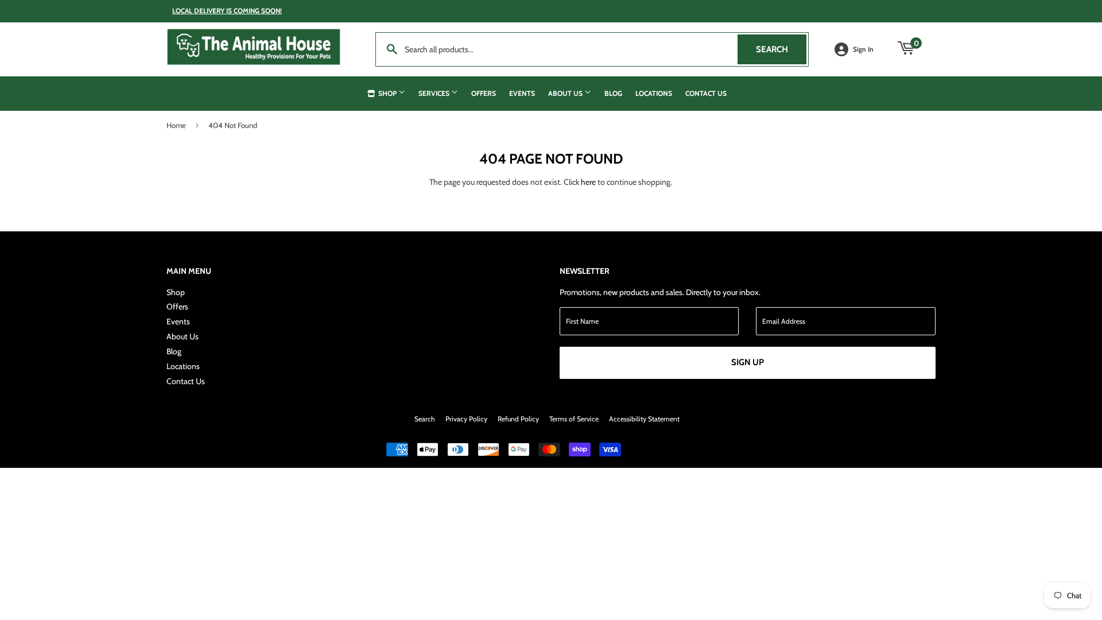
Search (781, 49)
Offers (483, 93)
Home (176, 125)
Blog (613, 93)
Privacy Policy (466, 418)
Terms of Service (574, 418)
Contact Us (706, 93)
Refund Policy (518, 418)
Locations (653, 93)
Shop (387, 93)
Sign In (863, 49)
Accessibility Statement (644, 418)
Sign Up (747, 362)
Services (434, 93)
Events (522, 93)
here (588, 182)
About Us (566, 93)
